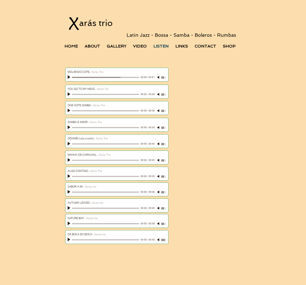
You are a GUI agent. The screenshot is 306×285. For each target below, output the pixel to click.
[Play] (69, 77)
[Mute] (159, 77)
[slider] (164, 77)
